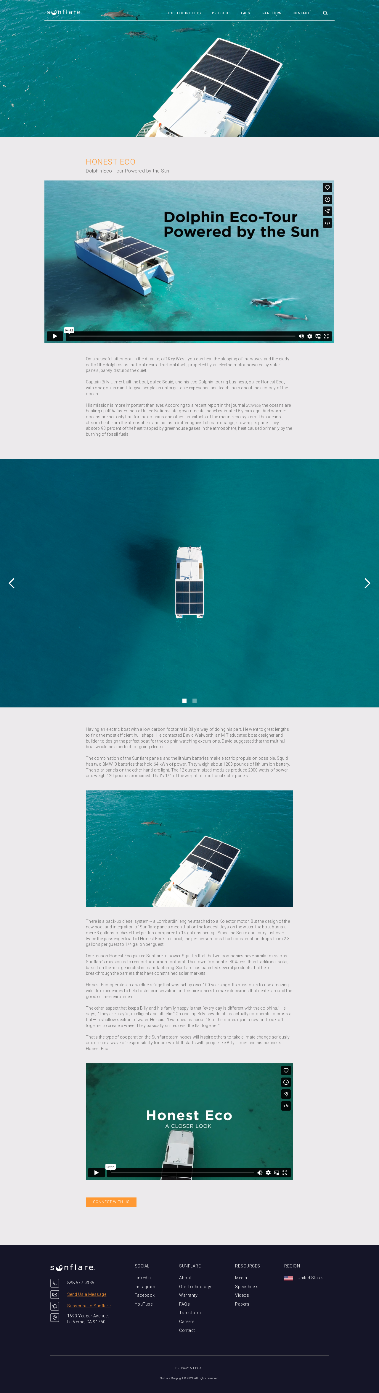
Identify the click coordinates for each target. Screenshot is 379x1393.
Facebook (145, 1295)
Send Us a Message (87, 1294)
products (221, 13)
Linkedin (143, 1277)
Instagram (145, 1286)
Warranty (188, 1295)
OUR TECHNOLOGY (185, 13)
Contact (301, 13)
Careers (187, 1321)
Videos (242, 1295)
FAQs (245, 13)
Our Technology (195, 1286)
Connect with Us (111, 1202)
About (185, 1277)
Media (241, 1277)
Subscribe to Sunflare (89, 1306)
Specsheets (246, 1286)
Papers (242, 1304)
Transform (271, 13)
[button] (326, 10)
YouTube (144, 1304)
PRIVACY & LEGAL (189, 1368)
